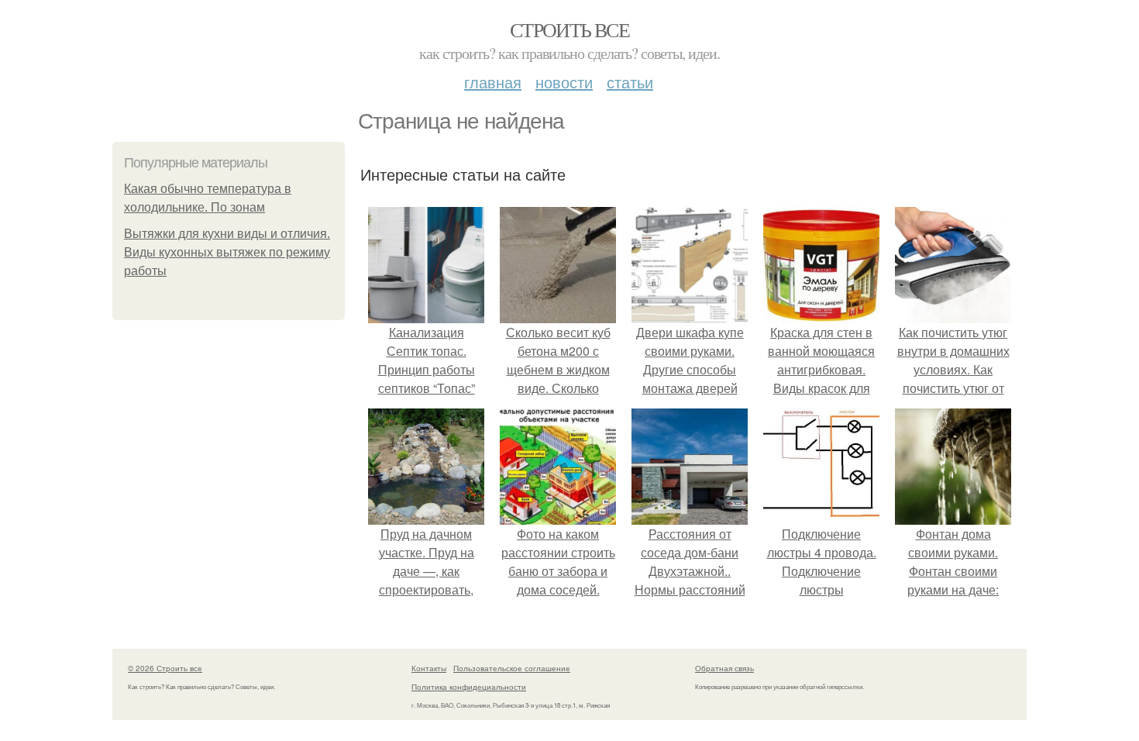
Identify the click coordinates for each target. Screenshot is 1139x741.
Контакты (428, 668)
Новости (564, 82)
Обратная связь (724, 668)
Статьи (630, 82)
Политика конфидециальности (468, 686)
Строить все (569, 29)
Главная (492, 82)
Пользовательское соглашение (511, 668)
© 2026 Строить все (165, 668)
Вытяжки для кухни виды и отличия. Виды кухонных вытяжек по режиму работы (227, 252)
